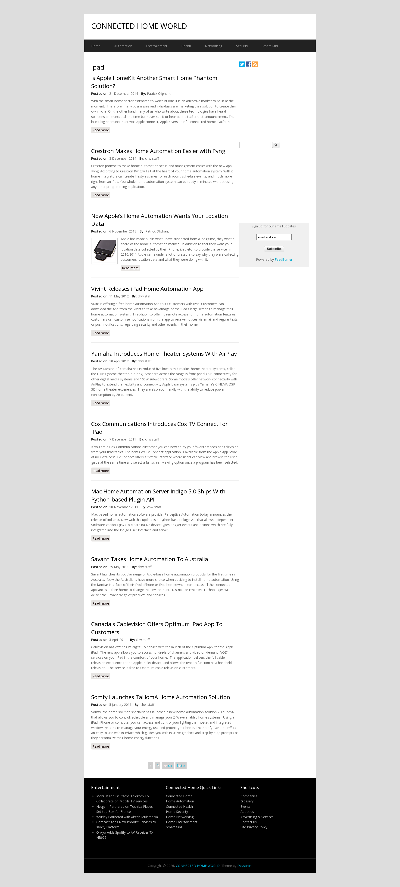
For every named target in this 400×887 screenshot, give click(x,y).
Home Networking (180, 817)
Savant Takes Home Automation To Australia (149, 559)
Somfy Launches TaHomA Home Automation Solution (160, 697)
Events (245, 806)
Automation (123, 46)
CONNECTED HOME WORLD (139, 26)
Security (242, 46)
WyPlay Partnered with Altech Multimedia (127, 817)
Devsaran (244, 865)
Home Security (177, 811)
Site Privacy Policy (254, 827)
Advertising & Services (257, 817)
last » (181, 765)
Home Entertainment (181, 822)
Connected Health (179, 806)
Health (186, 46)
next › (168, 765)
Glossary (247, 801)
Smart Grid (270, 46)
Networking (213, 46)
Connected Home (179, 796)
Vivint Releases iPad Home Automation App (147, 288)
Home (95, 46)
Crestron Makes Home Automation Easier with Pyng (158, 151)
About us (247, 811)
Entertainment (156, 46)
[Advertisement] (274, 104)
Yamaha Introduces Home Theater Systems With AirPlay (164, 353)
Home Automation (180, 801)
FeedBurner (283, 259)
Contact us (249, 822)
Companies (249, 796)
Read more (101, 130)
